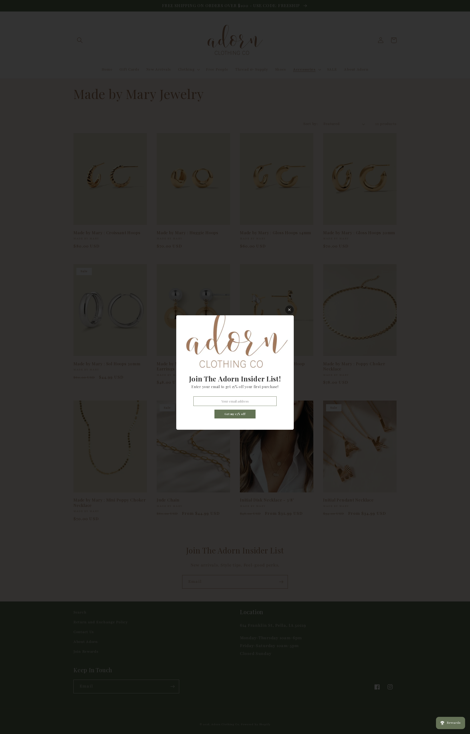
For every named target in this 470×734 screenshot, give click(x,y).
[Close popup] (289, 310)
